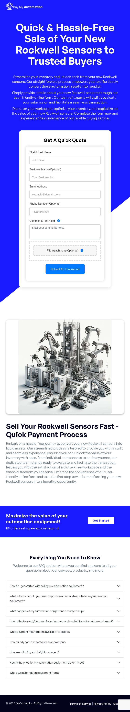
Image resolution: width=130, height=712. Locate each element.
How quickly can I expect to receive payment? (38, 642)
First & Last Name (40, 152)
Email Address (38, 186)
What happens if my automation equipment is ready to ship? (47, 611)
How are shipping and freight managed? (34, 652)
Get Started (101, 520)
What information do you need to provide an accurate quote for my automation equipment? (58, 598)
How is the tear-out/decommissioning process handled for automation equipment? (61, 621)
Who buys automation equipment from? (34, 672)
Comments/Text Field (42, 221)
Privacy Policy (102, 703)
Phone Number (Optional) (44, 203)
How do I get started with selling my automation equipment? (47, 586)
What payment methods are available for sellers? (40, 631)
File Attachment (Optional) (63, 250)
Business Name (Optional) (45, 169)
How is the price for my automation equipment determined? (47, 662)
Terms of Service (80, 703)
